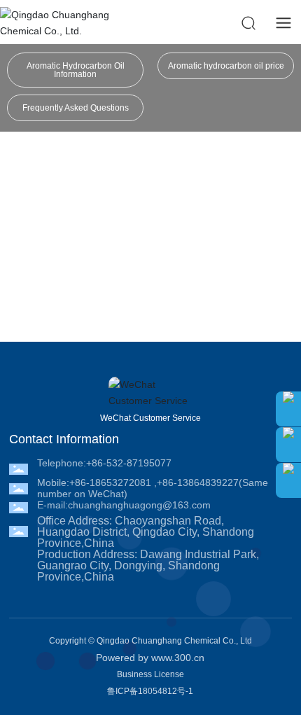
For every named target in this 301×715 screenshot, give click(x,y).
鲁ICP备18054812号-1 (150, 691)
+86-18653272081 (110, 482)
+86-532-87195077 (129, 462)
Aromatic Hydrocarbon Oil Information (76, 70)
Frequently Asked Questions (75, 108)
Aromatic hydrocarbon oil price (226, 66)
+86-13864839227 (198, 482)
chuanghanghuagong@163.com (139, 505)
